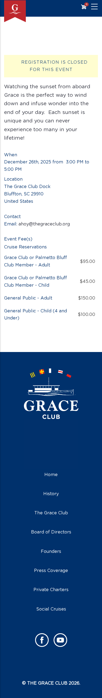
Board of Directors (51, 532)
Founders (51, 551)
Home (51, 475)
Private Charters (51, 590)
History (51, 494)
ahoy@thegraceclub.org (44, 224)
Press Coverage (51, 570)
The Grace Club (51, 513)
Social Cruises (51, 609)
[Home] (26, 11)
